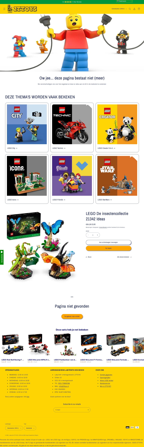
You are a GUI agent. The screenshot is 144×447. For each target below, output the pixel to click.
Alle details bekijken (123, 257)
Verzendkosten (103, 227)
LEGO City (11, 148)
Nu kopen (109, 248)
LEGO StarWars (103, 199)
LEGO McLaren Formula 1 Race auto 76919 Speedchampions (117, 360)
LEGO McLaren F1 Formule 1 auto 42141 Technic (91, 360)
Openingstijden (105, 378)
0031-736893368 (64, 383)
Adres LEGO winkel (106, 380)
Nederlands (122, 1)
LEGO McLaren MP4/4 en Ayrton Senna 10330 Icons (39, 360)
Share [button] (89, 257)
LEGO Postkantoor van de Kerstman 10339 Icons (65, 360)
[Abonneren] (88, 409)
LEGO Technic (58, 148)
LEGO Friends (58, 199)
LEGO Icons (11, 199)
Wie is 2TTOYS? (105, 386)
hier (28, 397)
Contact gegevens (106, 375)
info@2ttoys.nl (64, 386)
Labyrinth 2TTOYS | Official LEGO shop (18, 435)
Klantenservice (105, 383)
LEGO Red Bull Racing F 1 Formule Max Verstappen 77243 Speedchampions (12, 360)
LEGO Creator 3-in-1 (105, 148)
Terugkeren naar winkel (72, 316)
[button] (4, 9)
